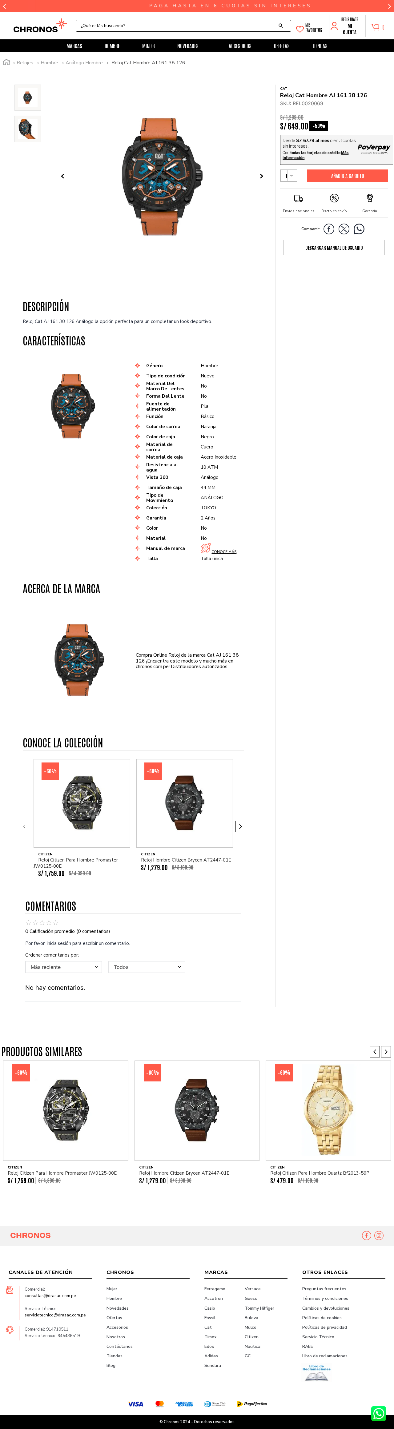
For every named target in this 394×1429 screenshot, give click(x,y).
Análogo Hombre (84, 62)
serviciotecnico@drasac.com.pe (55, 1315)
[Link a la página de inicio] (6, 63)
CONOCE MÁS (223, 551)
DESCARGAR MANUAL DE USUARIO (334, 247)
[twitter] (345, 230)
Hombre (49, 62)
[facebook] (330, 230)
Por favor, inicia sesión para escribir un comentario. (77, 943)
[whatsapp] (361, 230)
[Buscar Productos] (282, 25)
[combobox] (183, 26)
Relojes (25, 62)
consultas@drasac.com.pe (50, 1296)
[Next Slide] (389, 6)
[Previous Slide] (4, 6)
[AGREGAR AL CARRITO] (347, 175)
